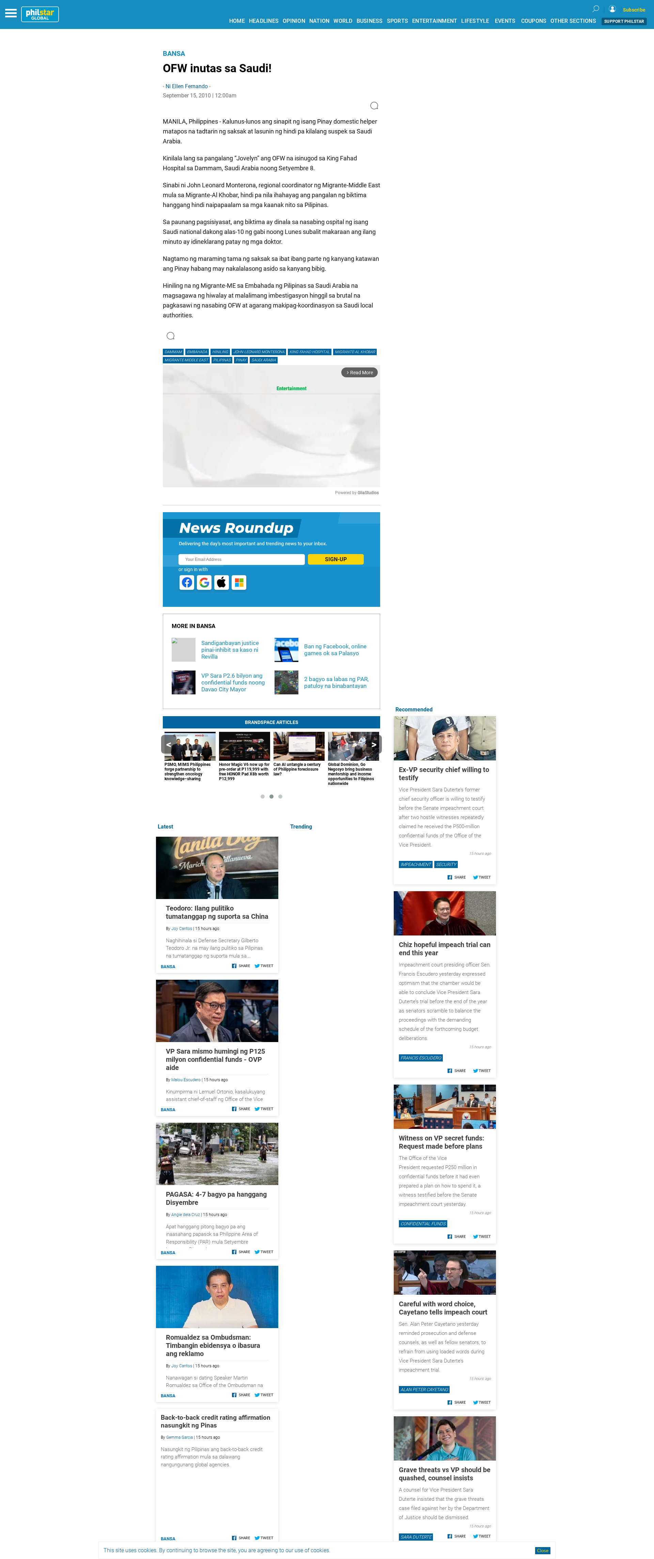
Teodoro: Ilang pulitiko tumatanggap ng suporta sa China (217, 912)
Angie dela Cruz (185, 1214)
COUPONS (534, 21)
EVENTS (505, 21)
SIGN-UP (336, 559)
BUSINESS (370, 21)
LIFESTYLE (475, 21)
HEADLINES (264, 21)
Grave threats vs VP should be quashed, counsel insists (444, 1474)
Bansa (174, 53)
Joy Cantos (181, 928)
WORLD (342, 21)
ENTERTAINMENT (434, 21)
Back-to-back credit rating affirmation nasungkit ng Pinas (215, 1421)
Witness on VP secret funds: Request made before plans (441, 1142)
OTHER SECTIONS (573, 21)
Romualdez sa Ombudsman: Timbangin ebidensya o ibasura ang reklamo (213, 1345)
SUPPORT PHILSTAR (624, 21)
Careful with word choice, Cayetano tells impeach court (443, 1308)
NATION (319, 21)
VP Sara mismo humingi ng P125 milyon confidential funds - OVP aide (215, 1059)
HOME (237, 21)
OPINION (294, 21)
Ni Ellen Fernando (187, 86)
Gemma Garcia (179, 1437)
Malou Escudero (186, 1079)
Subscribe (634, 10)
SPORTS (397, 21)
